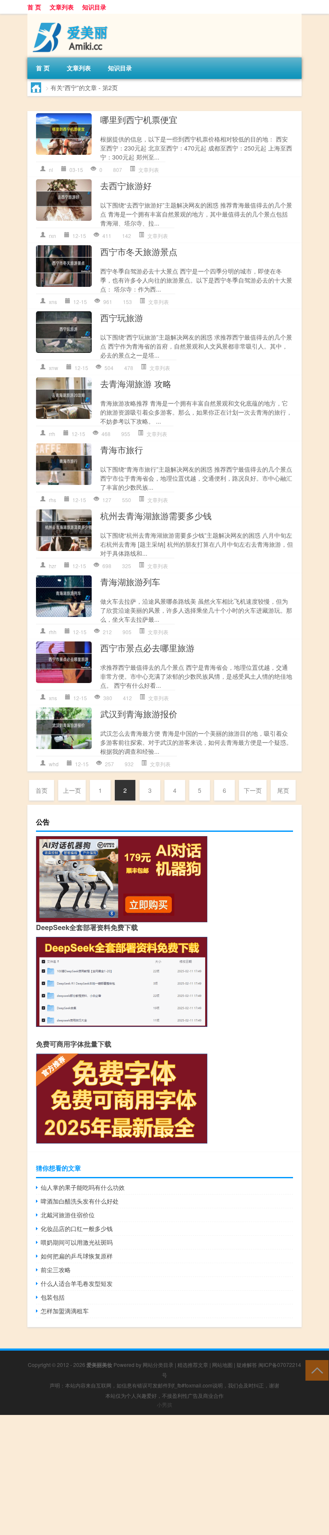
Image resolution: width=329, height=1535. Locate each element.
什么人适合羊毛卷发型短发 (77, 1283)
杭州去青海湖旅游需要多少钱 (156, 515)
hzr (52, 565)
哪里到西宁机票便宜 (138, 119)
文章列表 (62, 7)
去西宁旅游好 (126, 185)
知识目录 (94, 7)
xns (53, 301)
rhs (52, 499)
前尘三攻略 (56, 1269)
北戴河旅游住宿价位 (68, 1214)
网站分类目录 (158, 1364)
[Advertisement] (164, 1475)
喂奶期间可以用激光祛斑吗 (77, 1242)
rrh (52, 433)
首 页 (34, 7)
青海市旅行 (121, 449)
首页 (42, 790)
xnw (53, 367)
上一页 (72, 790)
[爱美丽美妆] (72, 16)
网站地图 (222, 1364)
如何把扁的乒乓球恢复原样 (77, 1256)
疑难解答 (246, 1364)
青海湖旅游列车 (130, 581)
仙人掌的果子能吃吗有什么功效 (83, 1187)
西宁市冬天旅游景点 (138, 251)
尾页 (283, 790)
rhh (53, 631)
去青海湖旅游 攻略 (135, 383)
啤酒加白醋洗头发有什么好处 (80, 1201)
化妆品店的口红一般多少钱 (77, 1228)
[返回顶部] (315, 1369)
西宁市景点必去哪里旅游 (147, 647)
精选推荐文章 (192, 1364)
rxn (52, 235)
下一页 (253, 790)
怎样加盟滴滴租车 (65, 1310)
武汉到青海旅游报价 (138, 713)
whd (54, 764)
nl (51, 169)
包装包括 (53, 1297)
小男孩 (164, 1404)
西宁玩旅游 (121, 317)
